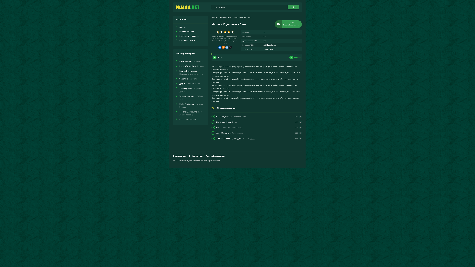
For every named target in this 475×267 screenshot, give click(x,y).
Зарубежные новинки (189, 36)
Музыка (182, 27)
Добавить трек (196, 156)
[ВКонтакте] (219, 47)
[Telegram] (226, 47)
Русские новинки (186, 31)
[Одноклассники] (223, 47)
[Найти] (293, 7)
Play (214, 57)
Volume (291, 57)
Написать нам (179, 156)
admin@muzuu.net (212, 160)
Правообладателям (215, 156)
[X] (230, 47)
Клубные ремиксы (187, 40)
